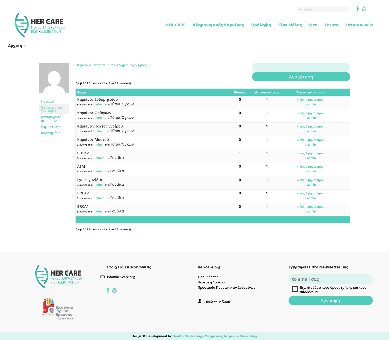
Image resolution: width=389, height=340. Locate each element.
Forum (331, 25)
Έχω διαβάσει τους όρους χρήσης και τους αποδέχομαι (333, 289)
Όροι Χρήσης (208, 277)
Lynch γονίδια (89, 179)
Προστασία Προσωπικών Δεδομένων (226, 287)
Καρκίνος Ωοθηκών (94, 112)
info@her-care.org (121, 277)
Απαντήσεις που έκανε (51, 119)
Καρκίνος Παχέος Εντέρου (100, 126)
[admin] (54, 95)
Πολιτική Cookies (211, 282)
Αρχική (15, 45)
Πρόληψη (261, 25)
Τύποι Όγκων (122, 104)
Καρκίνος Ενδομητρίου (97, 99)
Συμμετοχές (51, 126)
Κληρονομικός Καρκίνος (218, 25)
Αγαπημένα (51, 132)
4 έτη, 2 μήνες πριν (310, 100)
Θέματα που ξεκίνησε (51, 109)
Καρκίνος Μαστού (93, 139)
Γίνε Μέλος (290, 25)
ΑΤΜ (81, 166)
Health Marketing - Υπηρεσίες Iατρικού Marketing (215, 336)
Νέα (313, 25)
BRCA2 (83, 193)
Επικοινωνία (359, 25)
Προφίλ (47, 101)
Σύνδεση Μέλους (217, 302)
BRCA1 (83, 206)
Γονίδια (117, 157)
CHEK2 (83, 152)
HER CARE (175, 25)
